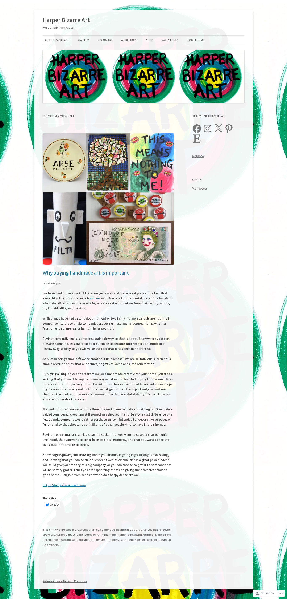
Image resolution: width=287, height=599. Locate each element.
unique (95, 298)
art (77, 529)
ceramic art (63, 535)
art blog (85, 529)
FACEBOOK (198, 156)
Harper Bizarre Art (66, 20)
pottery (114, 540)
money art (59, 540)
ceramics (78, 535)
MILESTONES (170, 40)
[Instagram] (208, 129)
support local (143, 540)
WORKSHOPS (129, 40)
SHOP (149, 40)
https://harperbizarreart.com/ (64, 485)
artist (95, 529)
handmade (109, 535)
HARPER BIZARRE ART (56, 40)
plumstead (101, 540)
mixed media (147, 535)
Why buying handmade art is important (86, 273)
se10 (123, 540)
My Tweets (200, 188)
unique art (160, 540)
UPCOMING (105, 40)
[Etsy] (197, 139)
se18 (131, 540)
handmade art (109, 529)
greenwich (93, 535)
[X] (218, 129)
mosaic (72, 540)
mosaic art (85, 540)
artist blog (159, 529)
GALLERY (83, 40)
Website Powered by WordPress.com (65, 581)
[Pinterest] (229, 129)
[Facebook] (197, 129)
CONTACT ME (195, 40)
